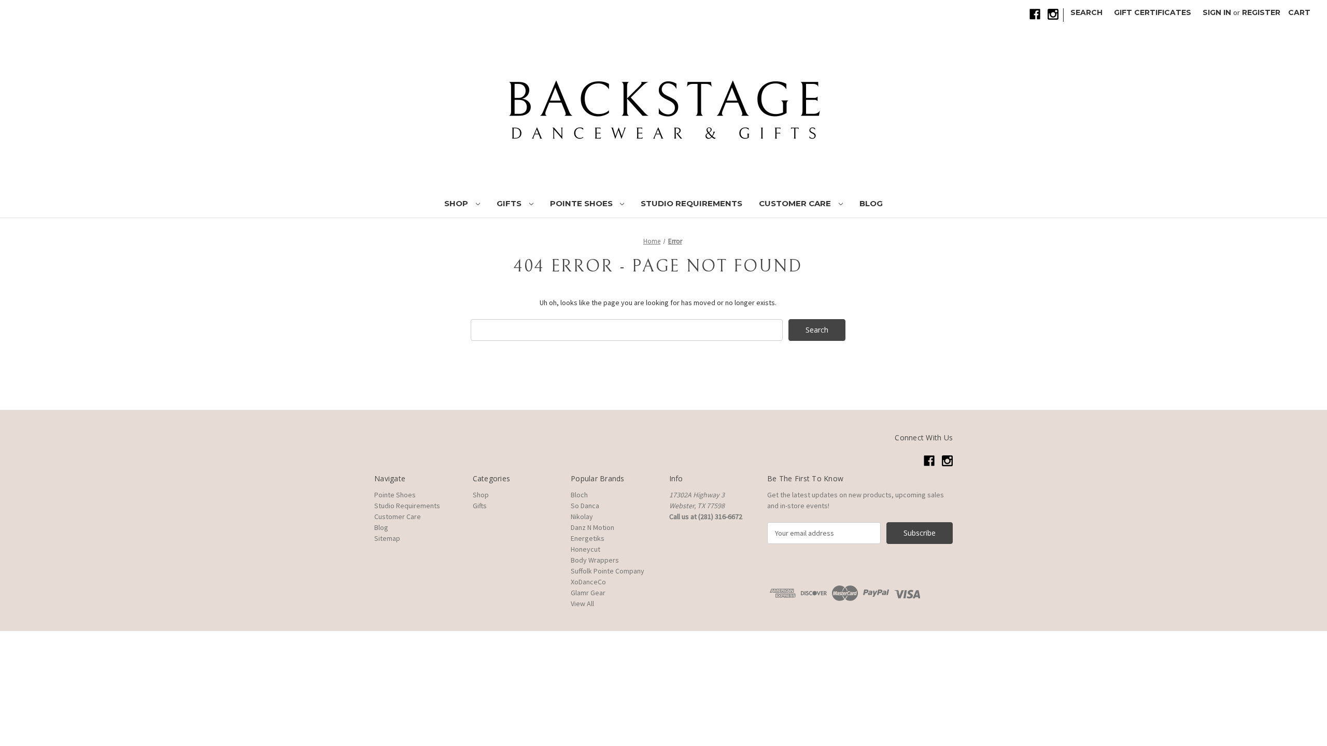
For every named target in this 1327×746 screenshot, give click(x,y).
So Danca (585, 505)
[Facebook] (1034, 14)
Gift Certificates (1152, 12)
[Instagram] (1053, 14)
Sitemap (387, 538)
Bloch (579, 494)
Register (1261, 12)
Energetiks (587, 538)
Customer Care (796, 203)
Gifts (510, 203)
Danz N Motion (592, 527)
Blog (871, 203)
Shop (457, 203)
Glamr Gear (588, 592)
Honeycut (585, 549)
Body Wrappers (595, 560)
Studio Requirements (691, 203)
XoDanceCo (588, 581)
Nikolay (582, 516)
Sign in (1217, 12)
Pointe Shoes (582, 203)
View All (582, 603)
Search (1086, 12)
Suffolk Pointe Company (607, 571)
